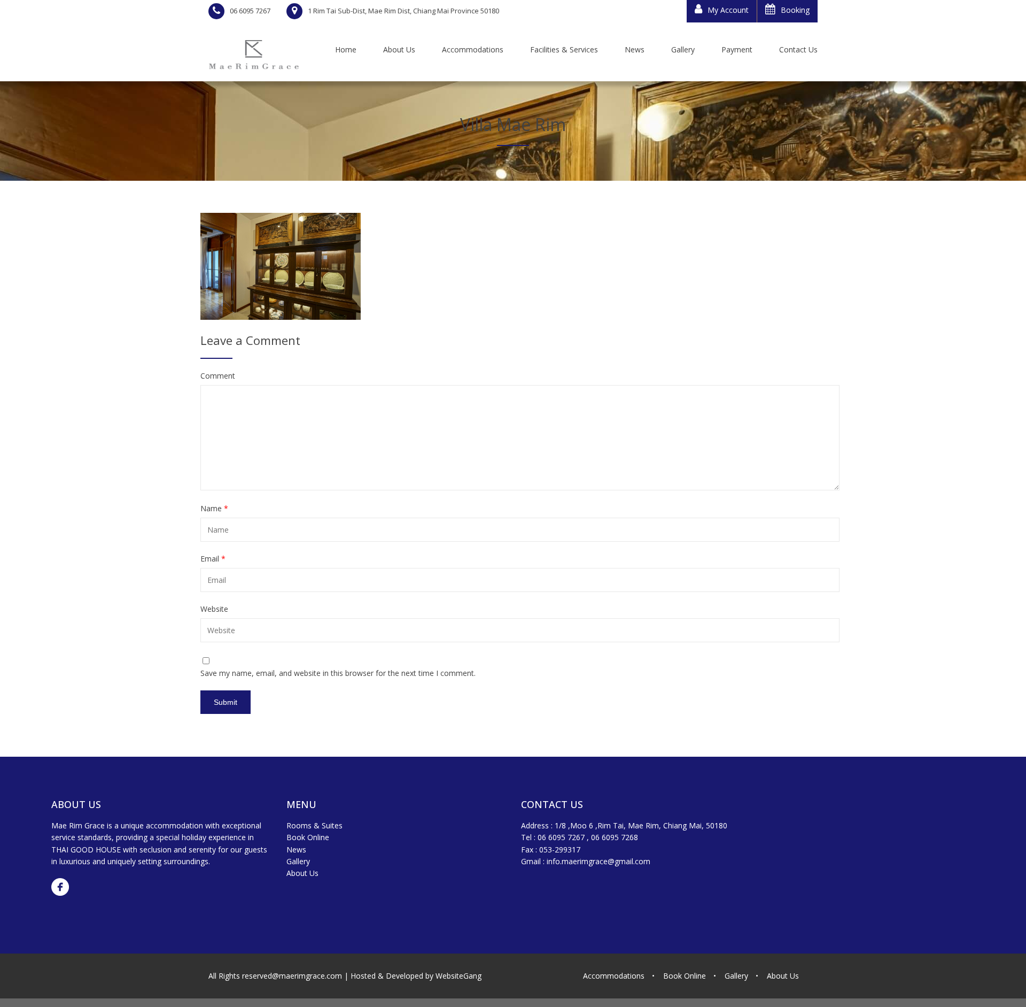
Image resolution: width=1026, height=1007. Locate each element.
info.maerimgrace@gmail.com (598, 861)
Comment (217, 376)
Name (214, 508)
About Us (302, 873)
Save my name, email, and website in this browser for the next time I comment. (338, 673)
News (296, 849)
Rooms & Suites (314, 825)
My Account (728, 10)
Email (213, 559)
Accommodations (613, 976)
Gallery (298, 861)
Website (214, 609)
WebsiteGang (458, 976)
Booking (795, 10)
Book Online (307, 837)
